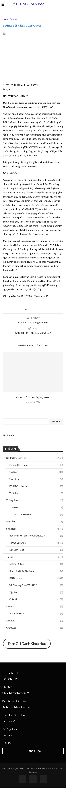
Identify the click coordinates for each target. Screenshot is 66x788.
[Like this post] (28, 309)
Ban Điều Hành (36, 613)
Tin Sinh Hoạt (10, 678)
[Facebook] (58, 4)
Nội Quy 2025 (36, 564)
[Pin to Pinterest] (36, 309)
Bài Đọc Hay (36, 578)
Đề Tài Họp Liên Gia (34, 457)
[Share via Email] (38, 309)
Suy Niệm (36, 479)
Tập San (36, 592)
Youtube (36, 493)
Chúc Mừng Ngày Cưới (16, 692)
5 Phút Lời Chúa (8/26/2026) (33, 397)
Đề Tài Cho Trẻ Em (36, 486)
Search (56, 421)
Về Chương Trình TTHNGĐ (36, 585)
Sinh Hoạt (34, 528)
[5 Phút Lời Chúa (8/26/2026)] (33, 372)
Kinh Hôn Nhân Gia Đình (36, 571)
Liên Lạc (34, 606)
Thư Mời (36, 507)
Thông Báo (34, 500)
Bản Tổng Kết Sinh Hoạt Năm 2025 (36, 535)
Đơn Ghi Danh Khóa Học (27, 643)
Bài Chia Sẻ (8, 721)
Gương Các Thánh (36, 465)
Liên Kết (34, 620)
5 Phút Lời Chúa (36, 542)
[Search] (62, 4)
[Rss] (33, 779)
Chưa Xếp (34, 627)
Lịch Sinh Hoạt (36, 549)
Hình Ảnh (34, 521)
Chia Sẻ (36, 599)
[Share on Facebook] (31, 309)
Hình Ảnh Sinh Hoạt (14, 715)
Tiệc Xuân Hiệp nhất (37, 514)
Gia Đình (36, 471)
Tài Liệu (34, 556)
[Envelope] (43, 779)
